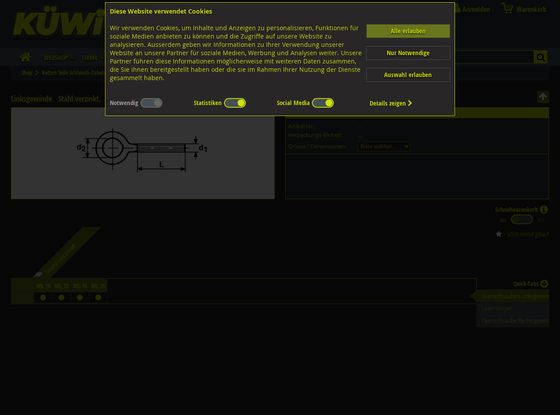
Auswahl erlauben (408, 74)
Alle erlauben (408, 30)
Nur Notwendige (408, 52)
